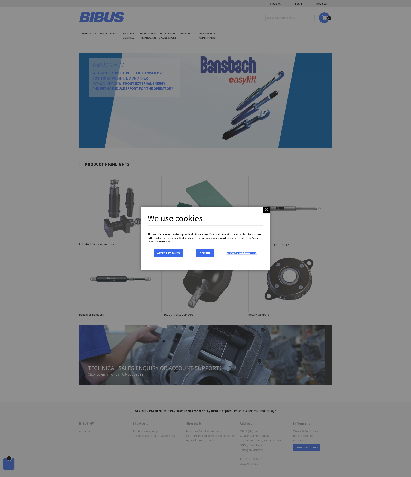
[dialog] (205, 238)
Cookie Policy (186, 237)
